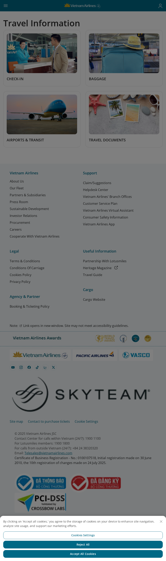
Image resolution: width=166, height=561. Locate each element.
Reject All (83, 544)
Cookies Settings (83, 535)
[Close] (161, 521)
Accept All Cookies (83, 554)
